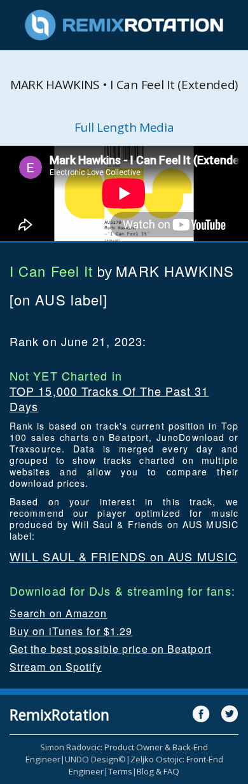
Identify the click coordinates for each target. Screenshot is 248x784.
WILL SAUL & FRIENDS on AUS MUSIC (123, 556)
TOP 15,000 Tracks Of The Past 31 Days (109, 398)
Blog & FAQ (158, 771)
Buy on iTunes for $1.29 (71, 631)
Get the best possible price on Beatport (110, 648)
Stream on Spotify (56, 666)
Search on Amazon (58, 613)
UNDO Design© (95, 759)
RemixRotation (59, 714)
